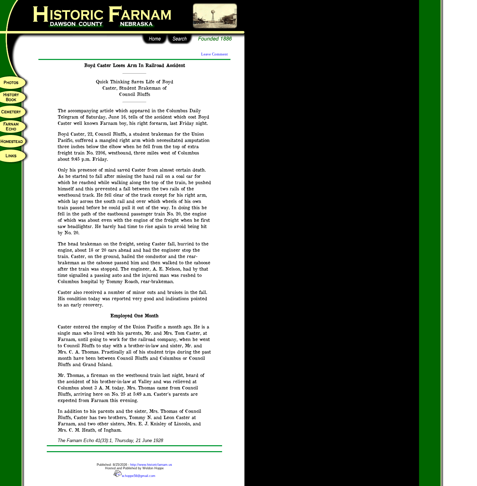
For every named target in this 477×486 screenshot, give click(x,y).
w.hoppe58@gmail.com (138, 476)
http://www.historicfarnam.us (151, 464)
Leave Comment (214, 54)
